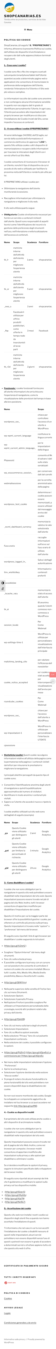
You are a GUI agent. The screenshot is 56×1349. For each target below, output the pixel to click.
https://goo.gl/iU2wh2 (15, 946)
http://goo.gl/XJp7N (14, 1198)
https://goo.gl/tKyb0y (15, 1195)
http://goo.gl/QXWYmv (15, 982)
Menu (29, 29)
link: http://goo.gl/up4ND (25, 1106)
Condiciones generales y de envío (20, 1322)
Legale (7, 1313)
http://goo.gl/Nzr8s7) (15, 1202)
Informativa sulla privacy (14, 1339)
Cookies (8, 1298)
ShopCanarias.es (22, 16)
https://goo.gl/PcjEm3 (15, 1052)
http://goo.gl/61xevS (15, 1192)
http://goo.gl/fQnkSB (14, 1019)
